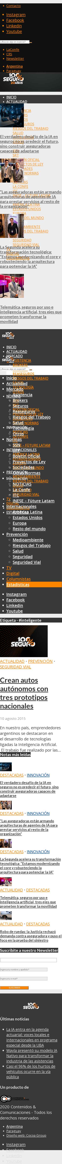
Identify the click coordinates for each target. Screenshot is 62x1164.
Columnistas (18, 579)
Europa (19, 213)
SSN (16, 445)
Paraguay (13, 70)
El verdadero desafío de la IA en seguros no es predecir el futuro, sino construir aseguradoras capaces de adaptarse (29, 143)
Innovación (38, 775)
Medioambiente (26, 226)
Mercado (14, 389)
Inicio (11, 97)
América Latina (27, 512)
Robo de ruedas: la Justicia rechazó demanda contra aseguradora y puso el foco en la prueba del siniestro (31, 935)
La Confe (20, 186)
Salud (18, 133)
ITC (16, 495)
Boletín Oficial (26, 159)
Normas (14, 439)
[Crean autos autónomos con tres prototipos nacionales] (24, 655)
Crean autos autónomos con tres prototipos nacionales (24, 693)
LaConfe (12, 49)
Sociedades (23, 467)
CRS (9, 54)
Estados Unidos (27, 209)
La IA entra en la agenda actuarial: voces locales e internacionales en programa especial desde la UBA (31, 1037)
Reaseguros (23, 374)
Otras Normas (26, 173)
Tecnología (23, 428)
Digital (12, 573)
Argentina (14, 66)
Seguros (20, 406)
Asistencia (22, 360)
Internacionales (21, 450)
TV (8, 499)
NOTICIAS (22, 484)
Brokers (20, 365)
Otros (18, 433)
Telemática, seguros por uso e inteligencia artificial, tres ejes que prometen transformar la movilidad (31, 314)
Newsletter (15, 58)
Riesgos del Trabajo (30, 128)
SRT (16, 155)
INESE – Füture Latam (31, 445)
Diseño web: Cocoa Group (26, 1135)
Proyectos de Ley (28, 164)
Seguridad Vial (26, 494)
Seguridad (22, 240)
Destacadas (12, 775)
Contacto (13, 5)
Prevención (17, 534)
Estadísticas (17, 584)
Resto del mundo (28, 218)
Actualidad (16, 101)
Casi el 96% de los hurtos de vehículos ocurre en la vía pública (30, 1071)
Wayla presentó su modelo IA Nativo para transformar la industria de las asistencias (31, 1055)
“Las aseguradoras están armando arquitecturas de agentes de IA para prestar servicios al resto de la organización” (30, 199)
